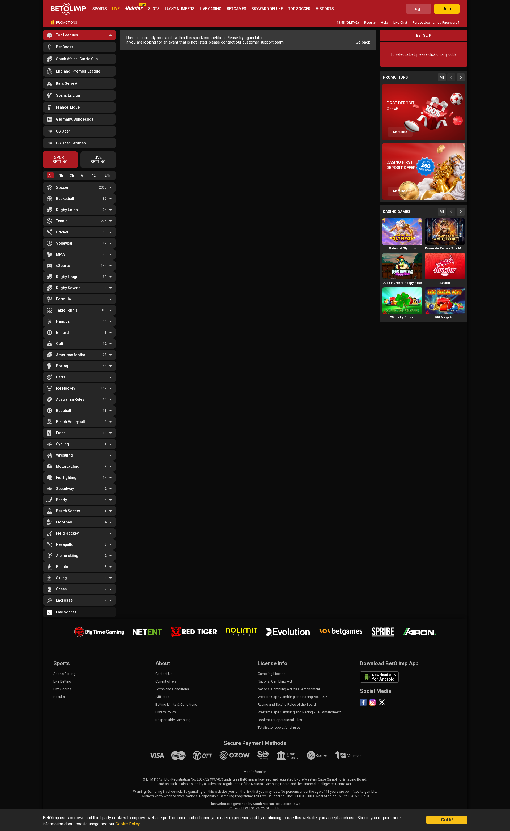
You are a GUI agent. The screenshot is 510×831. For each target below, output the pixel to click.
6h (83, 175)
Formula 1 (65, 299)
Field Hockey (67, 533)
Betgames (236, 9)
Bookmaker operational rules (280, 720)
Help (384, 22)
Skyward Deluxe (267, 9)
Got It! (447, 819)
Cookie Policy (128, 823)
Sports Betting (64, 674)
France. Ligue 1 (69, 107)
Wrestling (64, 455)
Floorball (64, 522)
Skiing (61, 578)
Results (370, 22)
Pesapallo (65, 544)
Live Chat (400, 22)
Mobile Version (255, 772)
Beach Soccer (68, 511)
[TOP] (134, 9)
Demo (402, 242)
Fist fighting (66, 477)
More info (400, 132)
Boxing (62, 366)
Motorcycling (67, 466)
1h (61, 175)
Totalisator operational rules (279, 728)
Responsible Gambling (172, 720)
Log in (419, 8)
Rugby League (68, 277)
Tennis (61, 221)
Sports (99, 9)
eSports (63, 265)
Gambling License (271, 674)
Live (116, 9)
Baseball (63, 410)
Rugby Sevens (68, 288)
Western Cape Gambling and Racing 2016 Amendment (299, 712)
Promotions (66, 22)
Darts (60, 377)
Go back (363, 42)
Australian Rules (70, 399)
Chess (61, 589)
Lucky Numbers (179, 9)
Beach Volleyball (70, 422)
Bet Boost (64, 47)
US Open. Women (71, 143)
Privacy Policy (165, 712)
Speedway (65, 489)
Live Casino (211, 9)
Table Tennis (67, 310)
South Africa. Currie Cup (77, 59)
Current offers (166, 681)
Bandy (61, 500)
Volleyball (64, 243)
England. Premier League (78, 71)
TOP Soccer (299, 9)
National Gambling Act (275, 681)
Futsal (61, 433)
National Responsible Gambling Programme (219, 796)
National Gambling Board (270, 784)
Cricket (62, 232)
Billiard (62, 332)
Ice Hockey (65, 388)
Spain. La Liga (68, 95)
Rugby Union (67, 210)
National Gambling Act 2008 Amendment (289, 689)
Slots (154, 9)
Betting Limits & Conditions (176, 704)
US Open (63, 131)
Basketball (65, 199)
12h (94, 175)
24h (107, 175)
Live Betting (62, 681)
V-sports (325, 9)
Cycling (62, 444)
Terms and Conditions (172, 689)
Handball (64, 321)
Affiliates (162, 697)
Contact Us (163, 674)
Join (447, 8)
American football (71, 355)
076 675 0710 (358, 796)
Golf (59, 344)
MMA (60, 254)
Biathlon (63, 567)
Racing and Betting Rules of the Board (287, 704)
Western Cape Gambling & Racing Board (335, 779)
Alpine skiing (67, 555)
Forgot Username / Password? (436, 22)
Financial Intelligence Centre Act (327, 784)
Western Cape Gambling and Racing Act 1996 (292, 697)
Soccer (62, 187)
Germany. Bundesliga (75, 119)
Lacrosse (64, 600)
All (50, 175)
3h (72, 175)
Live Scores (66, 612)
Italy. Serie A (66, 83)
